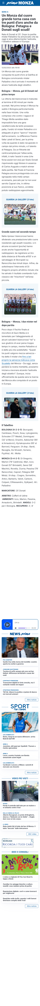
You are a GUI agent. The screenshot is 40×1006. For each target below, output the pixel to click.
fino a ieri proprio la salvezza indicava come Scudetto (18, 360)
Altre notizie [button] (31, 700)
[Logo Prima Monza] (20, 3)
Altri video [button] (32, 834)
